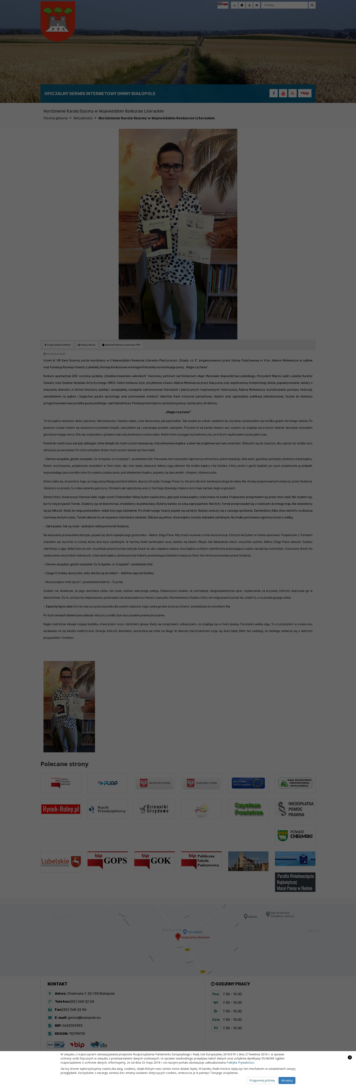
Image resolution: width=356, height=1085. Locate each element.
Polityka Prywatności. (241, 1062)
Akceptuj (287, 1080)
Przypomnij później (262, 1080)
